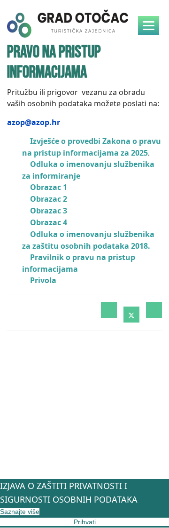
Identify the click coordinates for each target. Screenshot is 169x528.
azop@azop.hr (33, 122)
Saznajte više (19, 511)
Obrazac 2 (48, 199)
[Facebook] (109, 310)
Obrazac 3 (48, 210)
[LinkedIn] (154, 310)
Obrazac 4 (48, 222)
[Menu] (148, 25)
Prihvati (85, 522)
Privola (43, 280)
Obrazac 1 (48, 187)
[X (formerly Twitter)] (131, 315)
